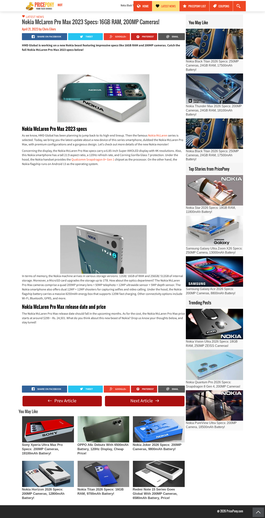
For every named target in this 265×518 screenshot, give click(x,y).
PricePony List (197, 6)
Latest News (168, 6)
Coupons (223, 6)
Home (145, 6)
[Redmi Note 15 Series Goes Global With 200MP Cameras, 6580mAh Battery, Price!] (159, 474)
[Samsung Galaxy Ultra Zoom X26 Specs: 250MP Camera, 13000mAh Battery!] (214, 231)
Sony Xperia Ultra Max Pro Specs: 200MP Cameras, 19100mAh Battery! (42, 449)
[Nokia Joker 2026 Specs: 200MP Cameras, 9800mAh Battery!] (159, 429)
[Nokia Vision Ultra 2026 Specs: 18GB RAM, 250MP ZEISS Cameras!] (214, 324)
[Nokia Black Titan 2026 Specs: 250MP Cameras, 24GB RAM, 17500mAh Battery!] (214, 44)
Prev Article (64, 401)
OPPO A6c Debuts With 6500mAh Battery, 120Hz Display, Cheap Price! (102, 449)
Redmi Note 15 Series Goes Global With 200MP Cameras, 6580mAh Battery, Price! (155, 494)
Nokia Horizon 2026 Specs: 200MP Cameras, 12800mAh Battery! (43, 494)
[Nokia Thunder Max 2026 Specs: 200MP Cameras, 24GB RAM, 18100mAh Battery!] (214, 88)
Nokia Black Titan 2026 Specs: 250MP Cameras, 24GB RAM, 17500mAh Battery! (91, 5)
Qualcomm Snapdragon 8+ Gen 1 (92, 159)
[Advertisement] (103, 62)
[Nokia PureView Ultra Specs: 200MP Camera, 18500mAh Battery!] (214, 405)
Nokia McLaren (157, 135)
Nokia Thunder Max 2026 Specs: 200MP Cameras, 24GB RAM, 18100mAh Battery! (214, 110)
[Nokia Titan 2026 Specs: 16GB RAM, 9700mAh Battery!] (103, 474)
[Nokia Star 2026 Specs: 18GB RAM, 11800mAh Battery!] (214, 190)
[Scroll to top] (258, 512)
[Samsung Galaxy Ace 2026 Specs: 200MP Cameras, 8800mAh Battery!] (214, 271)
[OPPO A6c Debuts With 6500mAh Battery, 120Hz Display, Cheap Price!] (103, 429)
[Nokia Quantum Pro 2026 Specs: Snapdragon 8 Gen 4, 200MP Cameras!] (214, 365)
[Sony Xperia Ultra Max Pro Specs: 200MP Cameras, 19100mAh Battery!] (48, 429)
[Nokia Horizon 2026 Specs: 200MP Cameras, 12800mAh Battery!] (48, 474)
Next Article (142, 401)
